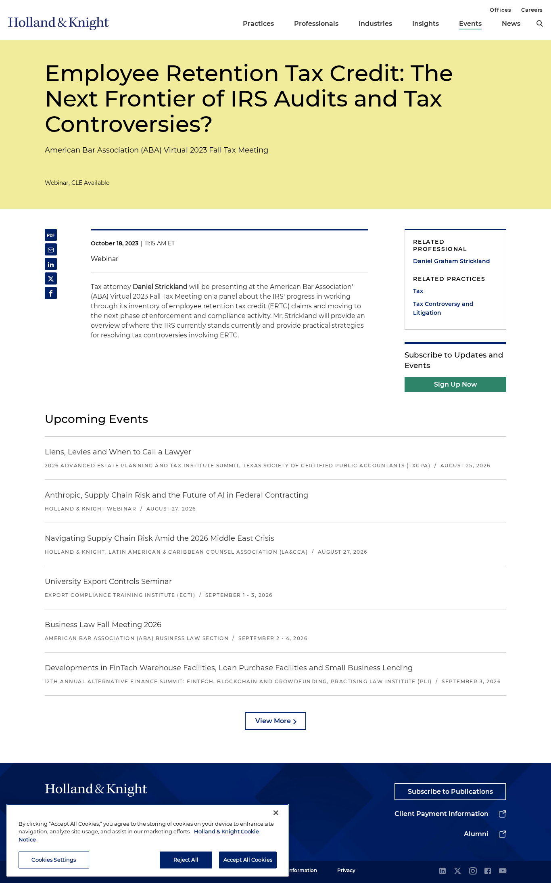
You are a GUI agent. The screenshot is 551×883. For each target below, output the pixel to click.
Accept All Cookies (247, 859)
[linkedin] (442, 871)
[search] (539, 23)
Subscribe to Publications (450, 791)
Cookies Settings (53, 859)
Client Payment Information (441, 814)
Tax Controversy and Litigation (443, 308)
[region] (147, 840)
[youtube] (502, 871)
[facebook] (487, 871)
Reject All (185, 859)
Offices (500, 9)
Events (470, 23)
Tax (418, 291)
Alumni (476, 834)
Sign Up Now (455, 384)
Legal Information (295, 870)
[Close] (276, 813)
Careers (532, 9)
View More (273, 721)
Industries (375, 23)
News (511, 23)
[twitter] (457, 871)
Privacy (346, 870)
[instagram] (472, 871)
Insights (425, 23)
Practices (258, 23)
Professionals (316, 23)
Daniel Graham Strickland (451, 261)
